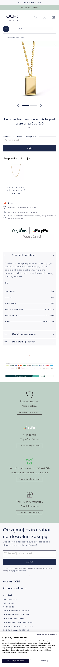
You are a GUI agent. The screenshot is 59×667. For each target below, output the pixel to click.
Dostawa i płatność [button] (24, 342)
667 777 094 (28, 626)
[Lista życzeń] (35, 18)
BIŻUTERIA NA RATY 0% (29, 3)
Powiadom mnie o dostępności (22, 136)
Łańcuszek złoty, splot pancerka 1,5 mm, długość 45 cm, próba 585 (16, 189)
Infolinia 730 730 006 (29, 8)
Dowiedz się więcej (29, 446)
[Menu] (6, 29)
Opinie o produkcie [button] (24, 334)
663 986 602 (19, 618)
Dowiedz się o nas (29, 412)
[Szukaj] (20, 29)
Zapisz (29, 562)
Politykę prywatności (17, 571)
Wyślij (30, 149)
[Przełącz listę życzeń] (55, 45)
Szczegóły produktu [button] (24, 255)
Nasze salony (29, 406)
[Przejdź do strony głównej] (12, 18)
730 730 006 (8, 603)
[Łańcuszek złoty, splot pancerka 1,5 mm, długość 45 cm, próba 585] (16, 172)
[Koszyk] (53, 18)
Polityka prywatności (46, 635)
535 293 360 (24, 615)
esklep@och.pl (9, 599)
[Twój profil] (44, 18)
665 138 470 (28, 622)
